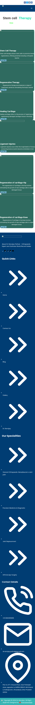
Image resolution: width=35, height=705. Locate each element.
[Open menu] (31, 8)
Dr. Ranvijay (7, 429)
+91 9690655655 (8, 618)
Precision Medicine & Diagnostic (14, 508)
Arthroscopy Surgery (10, 575)
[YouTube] (13, 251)
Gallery (5, 395)
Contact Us (7, 328)
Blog (4, 362)
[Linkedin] (32, 2)
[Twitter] (27, 2)
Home (11, 23)
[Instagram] (29, 2)
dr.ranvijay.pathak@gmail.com (9, 1)
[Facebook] (25, 2)
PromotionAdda (26, 702)
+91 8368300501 (5, 3)
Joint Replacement (9, 541)
